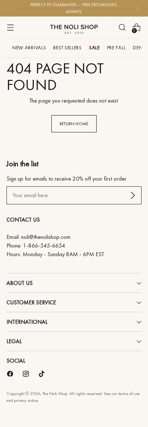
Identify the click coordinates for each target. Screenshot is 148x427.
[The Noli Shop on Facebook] (10, 375)
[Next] (137, 8)
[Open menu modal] (10, 27)
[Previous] (11, 8)
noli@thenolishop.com (45, 237)
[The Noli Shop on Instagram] (26, 375)
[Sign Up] (133, 195)
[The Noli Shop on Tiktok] (42, 375)
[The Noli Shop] (74, 27)
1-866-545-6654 (44, 245)
